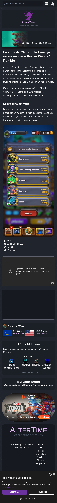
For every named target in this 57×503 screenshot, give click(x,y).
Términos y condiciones (22, 444)
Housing (41, 451)
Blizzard (40, 460)
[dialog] (28, 487)
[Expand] (52, 386)
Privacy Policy (22, 448)
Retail (40, 444)
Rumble (40, 457)
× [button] (54, 474)
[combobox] (50, 474)
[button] (28, 498)
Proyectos (40, 463)
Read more (11, 487)
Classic (40, 448)
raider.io (34, 372)
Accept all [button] (15, 492)
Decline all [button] (41, 492)
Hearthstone (40, 454)
